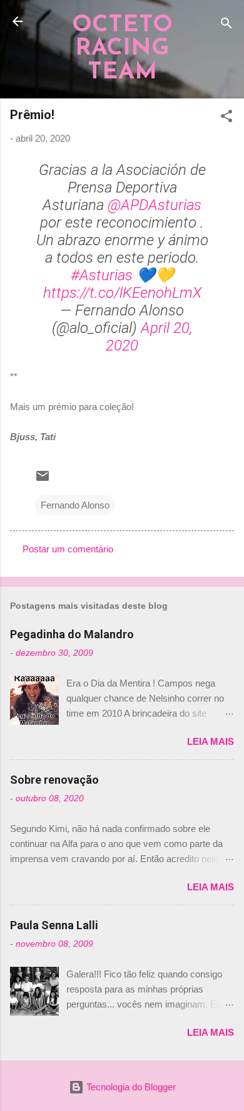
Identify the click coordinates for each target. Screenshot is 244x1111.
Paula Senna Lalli (54, 925)
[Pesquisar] (226, 25)
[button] (226, 118)
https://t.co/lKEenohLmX (122, 293)
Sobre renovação (54, 779)
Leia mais (210, 741)
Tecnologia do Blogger (130, 1087)
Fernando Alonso (75, 505)
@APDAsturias (154, 205)
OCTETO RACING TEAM (122, 49)
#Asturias (102, 275)
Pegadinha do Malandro (72, 634)
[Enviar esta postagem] (42, 480)
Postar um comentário (68, 549)
